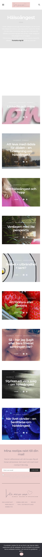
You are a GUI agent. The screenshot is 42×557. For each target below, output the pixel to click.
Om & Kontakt (7, 502)
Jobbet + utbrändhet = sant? (21, 266)
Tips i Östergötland (25, 504)
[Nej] (40, 550)
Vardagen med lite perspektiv (21, 228)
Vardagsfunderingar (29, 222)
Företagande (13, 102)
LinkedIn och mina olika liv (21, 108)
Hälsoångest (21, 102)
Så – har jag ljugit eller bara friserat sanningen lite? (21, 343)
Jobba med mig (22, 502)
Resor (33, 502)
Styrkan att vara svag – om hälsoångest (20, 382)
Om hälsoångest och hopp (21, 190)
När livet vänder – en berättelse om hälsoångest (21, 422)
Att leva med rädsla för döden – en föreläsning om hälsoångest (21, 149)
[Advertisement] (21, 73)
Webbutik (9, 507)
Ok (21, 554)
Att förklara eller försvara (21, 303)
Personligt (30, 102)
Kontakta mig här (18, 40)
